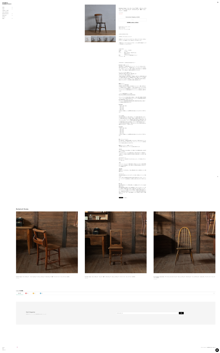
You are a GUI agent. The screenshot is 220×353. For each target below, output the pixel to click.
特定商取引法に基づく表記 (210, 347)
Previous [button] (86, 20)
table (3, 7)
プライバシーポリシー (204, 347)
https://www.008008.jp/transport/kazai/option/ (127, 94)
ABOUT (3, 347)
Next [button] (114, 20)
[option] (100, 20)
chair (3, 8)
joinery (3, 16)
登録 (181, 313)
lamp (3, 18)
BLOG (3, 348)
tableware (4, 15)
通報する (125, 197)
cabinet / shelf (5, 10)
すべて (19, 293)
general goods (5, 13)
